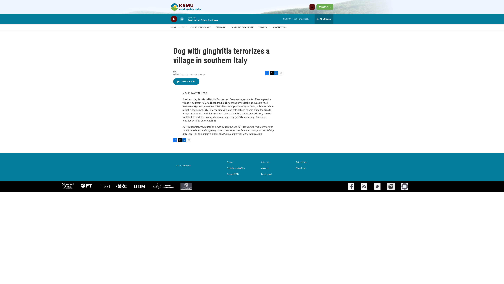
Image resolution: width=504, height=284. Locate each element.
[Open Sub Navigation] (187, 27)
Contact (230, 162)
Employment (266, 174)
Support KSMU (233, 174)
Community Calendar (242, 27)
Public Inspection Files (236, 168)
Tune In (263, 27)
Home (173, 27)
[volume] (182, 19)
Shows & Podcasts (200, 27)
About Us (265, 168)
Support (220, 27)
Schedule (265, 162)
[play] (174, 19)
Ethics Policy (301, 168)
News (182, 27)
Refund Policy (301, 162)
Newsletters (280, 27)
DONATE (326, 7)
